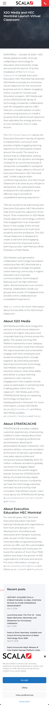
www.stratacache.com (18, 498)
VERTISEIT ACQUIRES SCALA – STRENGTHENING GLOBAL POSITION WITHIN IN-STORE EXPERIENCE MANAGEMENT (24, 601)
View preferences (24, 695)
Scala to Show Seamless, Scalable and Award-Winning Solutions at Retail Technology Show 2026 (24, 635)
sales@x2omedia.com (18, 409)
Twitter (37, 416)
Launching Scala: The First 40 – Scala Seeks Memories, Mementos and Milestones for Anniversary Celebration (24, 619)
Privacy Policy (24, 701)
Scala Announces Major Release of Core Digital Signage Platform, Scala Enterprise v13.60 (23, 650)
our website (15, 306)
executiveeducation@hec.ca (21, 566)
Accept (24, 680)
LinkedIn (11, 416)
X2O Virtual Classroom (20, 135)
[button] (45, 656)
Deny (24, 687)
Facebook (22, 416)
